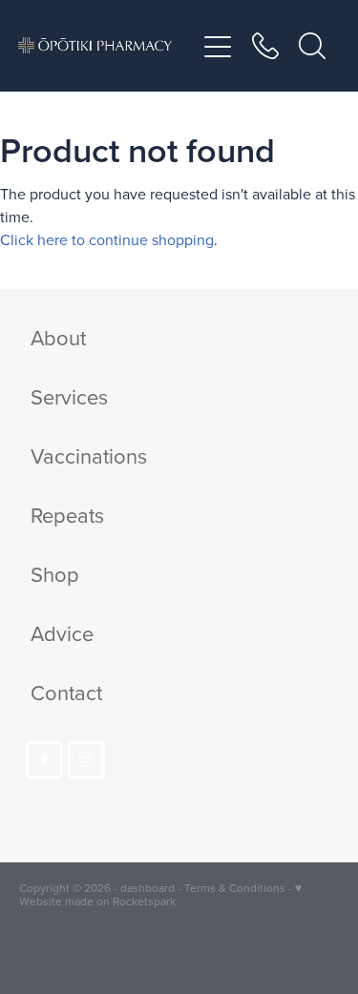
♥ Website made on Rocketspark (160, 894)
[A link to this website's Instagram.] (86, 759)
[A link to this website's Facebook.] (44, 759)
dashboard (147, 888)
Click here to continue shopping (107, 239)
